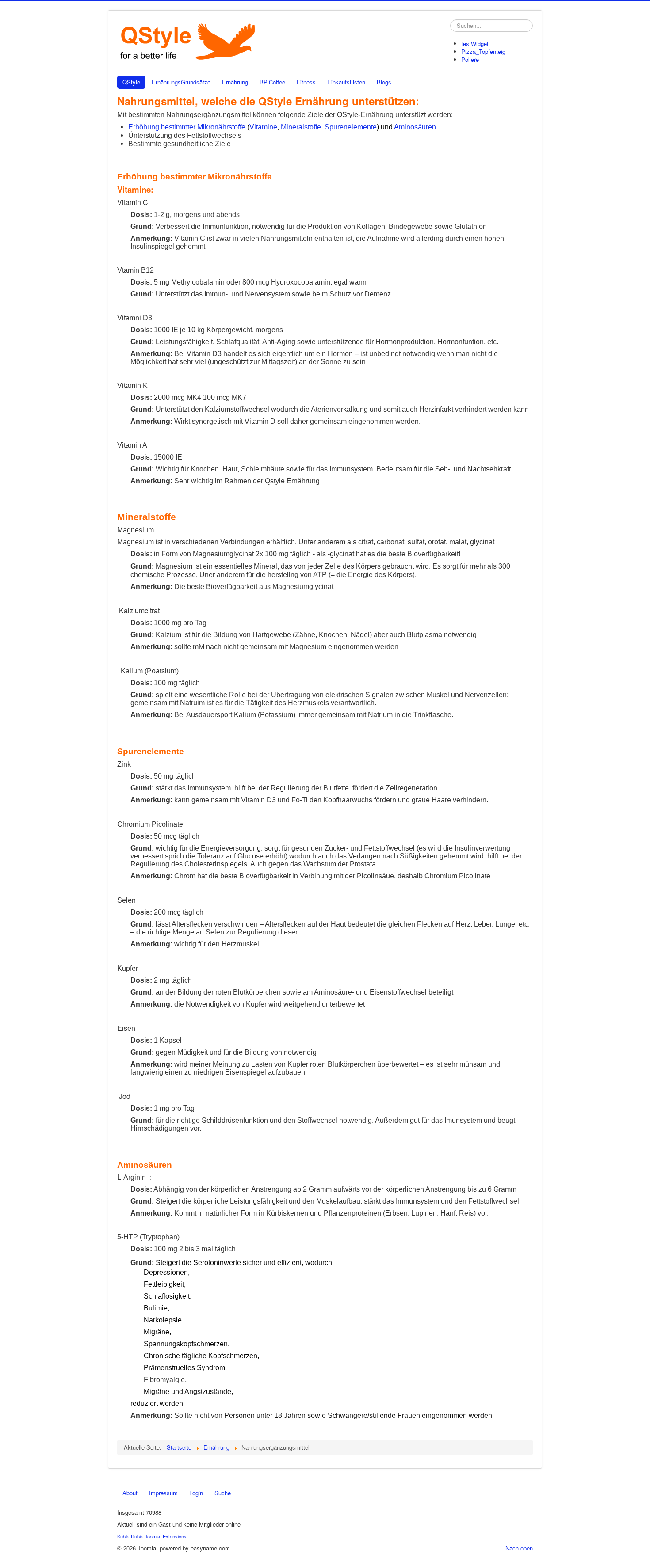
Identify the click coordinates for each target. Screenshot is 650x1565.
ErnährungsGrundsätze (181, 82)
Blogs (384, 82)
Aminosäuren (415, 127)
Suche (222, 1493)
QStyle (131, 82)
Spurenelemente (351, 127)
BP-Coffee (272, 82)
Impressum (163, 1493)
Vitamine (263, 127)
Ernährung (235, 82)
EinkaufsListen (346, 82)
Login (196, 1493)
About (130, 1493)
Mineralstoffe (301, 127)
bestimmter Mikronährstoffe (204, 127)
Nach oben (519, 1548)
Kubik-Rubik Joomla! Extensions (152, 1536)
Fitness (306, 82)
